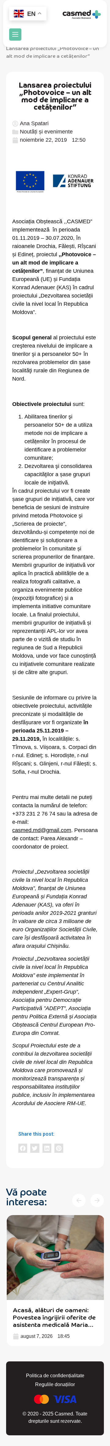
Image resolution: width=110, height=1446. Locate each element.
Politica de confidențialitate (55, 1375)
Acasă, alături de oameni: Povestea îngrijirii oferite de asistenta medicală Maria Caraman (53, 1320)
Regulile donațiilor (55, 1384)
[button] (15, 34)
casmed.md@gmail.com (41, 830)
